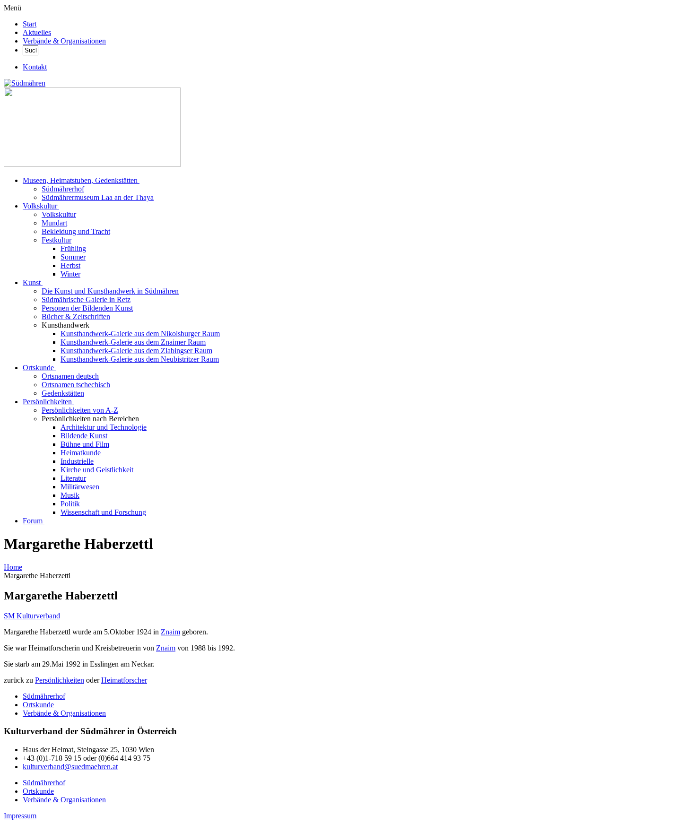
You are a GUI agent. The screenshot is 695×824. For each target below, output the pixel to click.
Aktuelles (37, 32)
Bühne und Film (85, 444)
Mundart (54, 223)
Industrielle (77, 461)
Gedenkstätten (63, 393)
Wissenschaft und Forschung (103, 512)
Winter (70, 274)
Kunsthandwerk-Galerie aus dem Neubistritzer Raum (140, 359)
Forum (33, 521)
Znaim (170, 632)
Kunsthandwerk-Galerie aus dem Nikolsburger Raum (140, 334)
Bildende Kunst (84, 436)
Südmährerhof (63, 189)
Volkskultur (40, 206)
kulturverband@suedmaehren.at (70, 767)
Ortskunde (38, 368)
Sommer (73, 257)
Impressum (20, 816)
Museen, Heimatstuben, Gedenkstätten (80, 180)
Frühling (73, 248)
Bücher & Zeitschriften (76, 316)
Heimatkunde (81, 453)
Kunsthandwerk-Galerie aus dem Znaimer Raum (133, 342)
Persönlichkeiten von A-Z (80, 410)
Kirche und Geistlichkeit (97, 470)
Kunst (32, 282)
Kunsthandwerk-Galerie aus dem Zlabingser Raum (136, 351)
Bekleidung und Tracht (76, 231)
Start (29, 24)
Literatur (73, 478)
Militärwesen (80, 487)
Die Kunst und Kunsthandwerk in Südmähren (110, 291)
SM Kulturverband (32, 616)
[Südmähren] (24, 83)
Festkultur (56, 240)
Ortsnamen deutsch (70, 376)
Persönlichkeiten (47, 402)
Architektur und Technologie (104, 427)
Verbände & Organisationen (64, 41)
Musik (70, 495)
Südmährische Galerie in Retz (86, 299)
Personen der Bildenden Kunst (87, 308)
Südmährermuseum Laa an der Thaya (98, 197)
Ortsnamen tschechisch (76, 385)
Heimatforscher (124, 680)
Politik (70, 504)
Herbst (70, 265)
